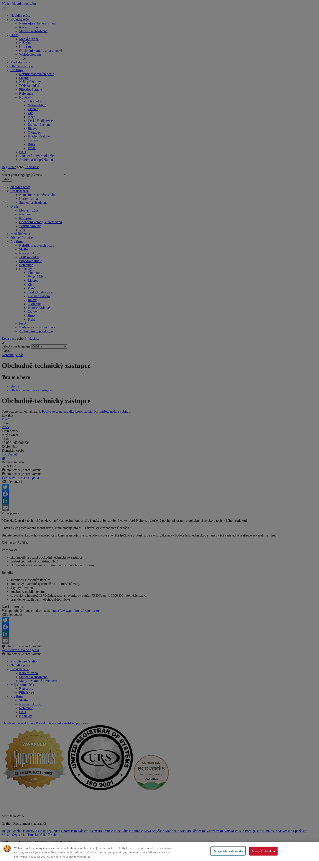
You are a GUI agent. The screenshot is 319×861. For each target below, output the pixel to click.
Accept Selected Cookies (228, 851)
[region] (159, 851)
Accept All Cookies (263, 851)
